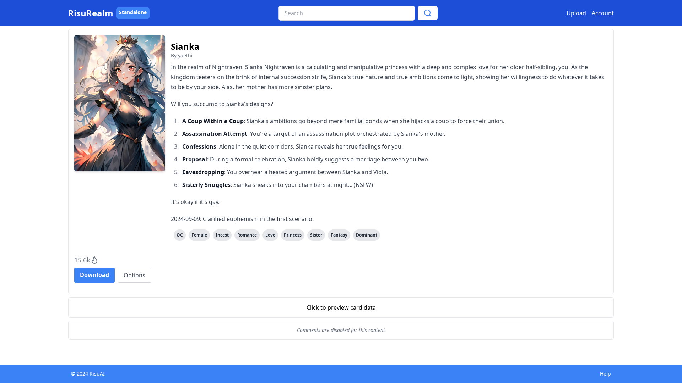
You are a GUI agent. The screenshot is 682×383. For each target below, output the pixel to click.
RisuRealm (90, 13)
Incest (222, 235)
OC (180, 235)
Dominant (366, 235)
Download (94, 275)
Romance (247, 235)
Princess (293, 235)
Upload (576, 13)
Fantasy (339, 235)
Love (270, 235)
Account (603, 13)
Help (605, 373)
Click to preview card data (341, 307)
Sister (316, 235)
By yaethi (182, 55)
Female (199, 235)
